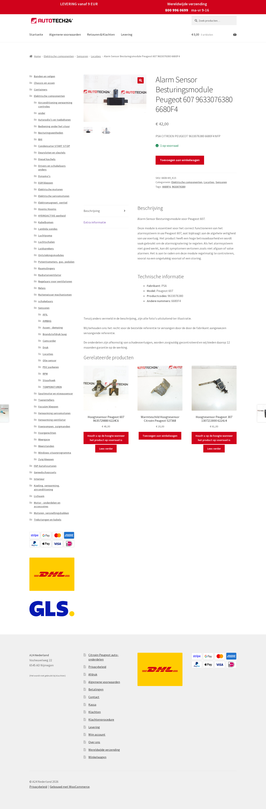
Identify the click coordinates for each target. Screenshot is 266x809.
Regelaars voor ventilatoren (55, 281)
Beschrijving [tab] (92, 211)
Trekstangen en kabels (47, 519)
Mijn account (96, 734)
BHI (40, 139)
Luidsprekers (46, 248)
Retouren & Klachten (101, 34)
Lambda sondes (47, 229)
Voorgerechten (47, 433)
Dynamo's (44, 176)
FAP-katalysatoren (45, 466)
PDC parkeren (51, 367)
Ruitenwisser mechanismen (55, 294)
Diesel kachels (46, 159)
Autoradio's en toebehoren (54, 119)
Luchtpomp (45, 235)
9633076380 (178, 186)
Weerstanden (46, 446)
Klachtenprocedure (101, 719)
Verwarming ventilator (52, 420)
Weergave (44, 439)
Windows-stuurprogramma (54, 452)
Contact (93, 697)
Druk (45, 347)
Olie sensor (49, 360)
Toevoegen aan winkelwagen (180, 160)
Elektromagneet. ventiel (52, 202)
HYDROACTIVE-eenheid (52, 215)
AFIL (45, 314)
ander (41, 113)
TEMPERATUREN (52, 387)
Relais (42, 288)
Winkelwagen (97, 757)
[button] (140, 80)
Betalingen (95, 689)
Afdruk (92, 674)
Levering (126, 34)
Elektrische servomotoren (53, 196)
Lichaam (39, 496)
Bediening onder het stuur (54, 126)
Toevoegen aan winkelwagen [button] (160, 435)
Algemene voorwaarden (65, 34)
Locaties (96, 56)
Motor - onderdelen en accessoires (47, 504)
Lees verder (106, 448)
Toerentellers (46, 400)
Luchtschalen (46, 242)
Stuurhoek (49, 380)
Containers (40, 89)
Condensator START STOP (54, 146)
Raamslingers (46, 268)
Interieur (39, 479)
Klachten (94, 712)
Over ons (94, 742)
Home (37, 56)
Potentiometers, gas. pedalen (56, 262)
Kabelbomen (45, 222)
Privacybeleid (97, 667)
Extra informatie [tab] (95, 222)
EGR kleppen (45, 182)
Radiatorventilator (49, 275)
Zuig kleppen (46, 459)
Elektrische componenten (59, 56)
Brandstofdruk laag (55, 334)
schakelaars (45, 301)
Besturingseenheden (50, 132)
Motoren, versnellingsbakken (51, 513)
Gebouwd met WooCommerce (70, 787)
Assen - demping (53, 327)
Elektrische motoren (50, 189)
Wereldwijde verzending (104, 750)
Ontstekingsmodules (51, 255)
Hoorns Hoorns (47, 209)
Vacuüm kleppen (48, 406)
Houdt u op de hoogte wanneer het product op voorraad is (106, 438)
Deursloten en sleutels (51, 152)
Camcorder (49, 341)
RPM (45, 373)
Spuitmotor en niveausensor (55, 393)
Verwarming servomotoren (54, 413)
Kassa (92, 704)
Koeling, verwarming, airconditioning (47, 487)
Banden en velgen (44, 76)
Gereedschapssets (45, 472)
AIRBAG (47, 321)
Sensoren (82, 56)
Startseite (36, 34)
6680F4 (166, 186)
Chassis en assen (44, 83)
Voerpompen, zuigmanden (54, 426)
